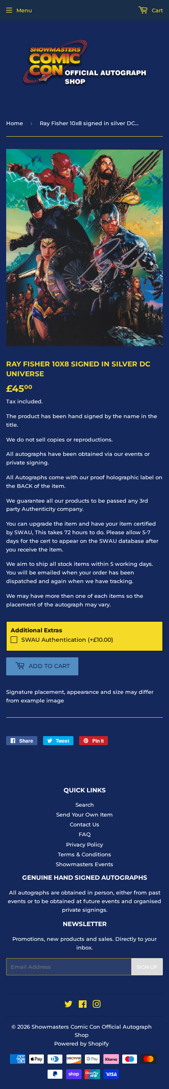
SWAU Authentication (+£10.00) (67, 639)
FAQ (85, 834)
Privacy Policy (84, 844)
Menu (24, 10)
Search (84, 804)
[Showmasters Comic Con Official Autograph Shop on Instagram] (97, 1005)
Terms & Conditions (84, 854)
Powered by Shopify (81, 1043)
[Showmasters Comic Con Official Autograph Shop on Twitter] (68, 1005)
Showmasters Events (84, 864)
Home (14, 123)
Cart (156, 10)
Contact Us (84, 824)
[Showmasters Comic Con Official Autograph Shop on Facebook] (82, 1005)
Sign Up (147, 967)
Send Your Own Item (84, 814)
